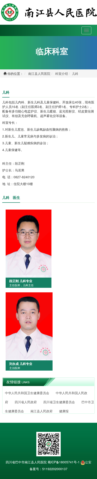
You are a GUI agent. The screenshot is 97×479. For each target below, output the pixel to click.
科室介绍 (61, 73)
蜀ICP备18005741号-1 (64, 462)
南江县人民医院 (39, 73)
